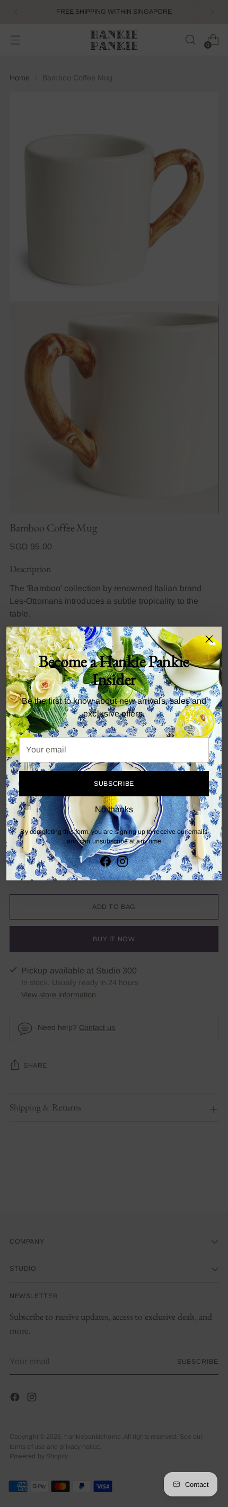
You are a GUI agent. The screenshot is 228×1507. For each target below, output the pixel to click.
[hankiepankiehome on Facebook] (105, 863)
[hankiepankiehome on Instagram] (122, 863)
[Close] (209, 639)
